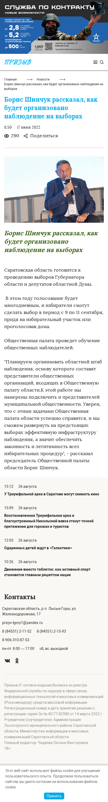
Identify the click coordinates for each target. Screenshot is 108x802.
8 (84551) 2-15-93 (51, 631)
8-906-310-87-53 (15, 640)
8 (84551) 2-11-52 (16, 631)
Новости (43, 79)
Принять (54, 796)
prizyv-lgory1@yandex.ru (22, 623)
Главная (10, 79)
